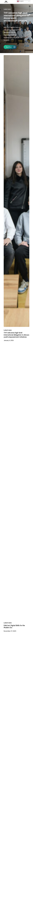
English (21, 1)
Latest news (8, 330)
